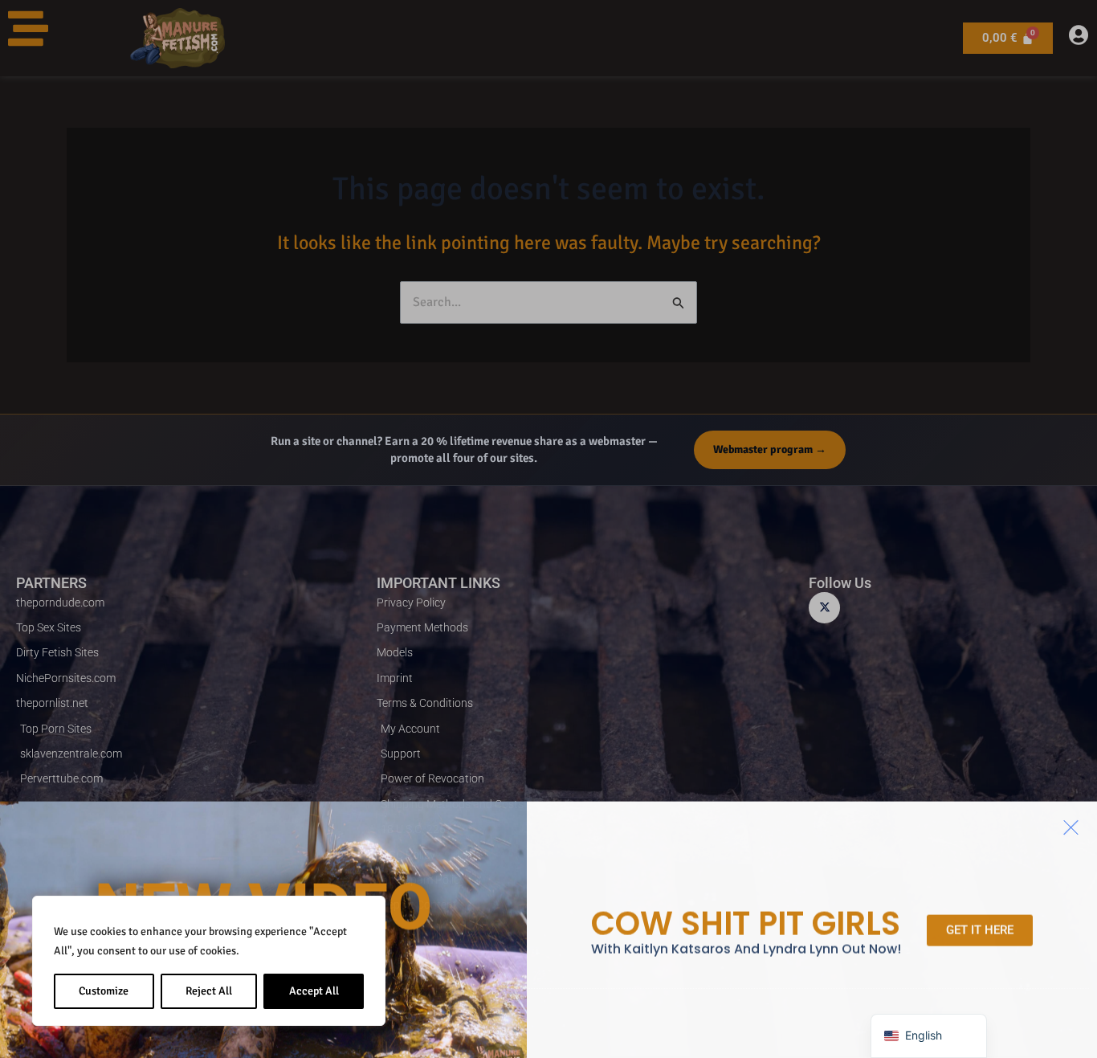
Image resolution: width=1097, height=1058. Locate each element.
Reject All (209, 991)
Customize (103, 991)
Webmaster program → (769, 449)
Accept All (314, 991)
